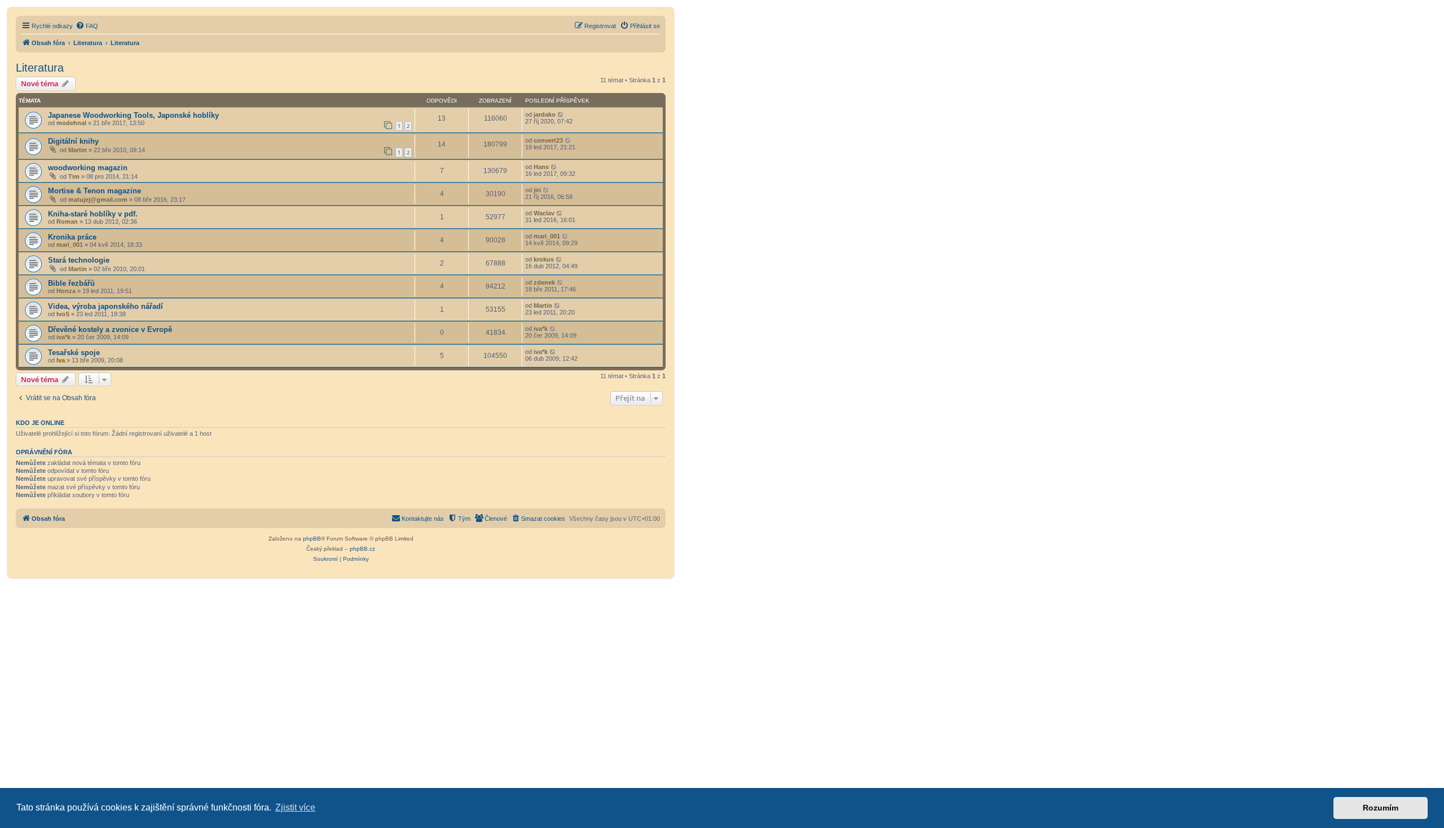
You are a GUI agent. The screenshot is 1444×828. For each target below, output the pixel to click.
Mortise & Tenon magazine (94, 191)
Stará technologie (78, 260)
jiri (537, 190)
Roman (67, 221)
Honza (66, 290)
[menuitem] (87, 26)
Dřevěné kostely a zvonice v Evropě (110, 329)
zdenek (544, 282)
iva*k (63, 337)
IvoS (62, 314)
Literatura (40, 67)
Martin (77, 150)
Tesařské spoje (74, 352)
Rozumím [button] (1380, 807)
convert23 (548, 140)
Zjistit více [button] (295, 807)
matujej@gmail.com (97, 199)
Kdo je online (40, 422)
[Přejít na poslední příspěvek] (561, 114)
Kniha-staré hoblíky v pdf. (93, 214)
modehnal (71, 122)
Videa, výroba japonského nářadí (105, 306)
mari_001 (69, 244)
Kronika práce (72, 237)
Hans (541, 166)
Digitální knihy (73, 141)
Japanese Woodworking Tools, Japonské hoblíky (133, 115)
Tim (74, 176)
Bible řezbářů (71, 283)
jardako (545, 114)
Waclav (544, 213)
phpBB (312, 538)
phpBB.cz (362, 549)
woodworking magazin (87, 167)
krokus (544, 259)
